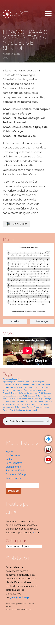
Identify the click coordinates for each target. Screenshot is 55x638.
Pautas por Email (15, 470)
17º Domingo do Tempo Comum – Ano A (24, 393)
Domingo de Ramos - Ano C (26, 410)
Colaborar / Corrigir (16, 474)
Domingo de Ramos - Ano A (28, 407)
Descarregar (42, 321)
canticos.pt (20, 14)
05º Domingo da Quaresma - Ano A (17, 382)
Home (9, 451)
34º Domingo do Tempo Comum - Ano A (24, 399)
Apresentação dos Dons (12, 379)
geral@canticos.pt (20, 597)
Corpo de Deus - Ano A (18, 404)
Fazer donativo (14, 463)
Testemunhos (13, 478)
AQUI (35, 532)
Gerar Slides (20, 224)
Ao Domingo (13, 455)
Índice (9, 459)
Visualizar (15, 321)
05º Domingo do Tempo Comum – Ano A (34, 385)
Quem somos (13, 466)
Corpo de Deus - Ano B (36, 404)
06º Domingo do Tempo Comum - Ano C (19, 387)
